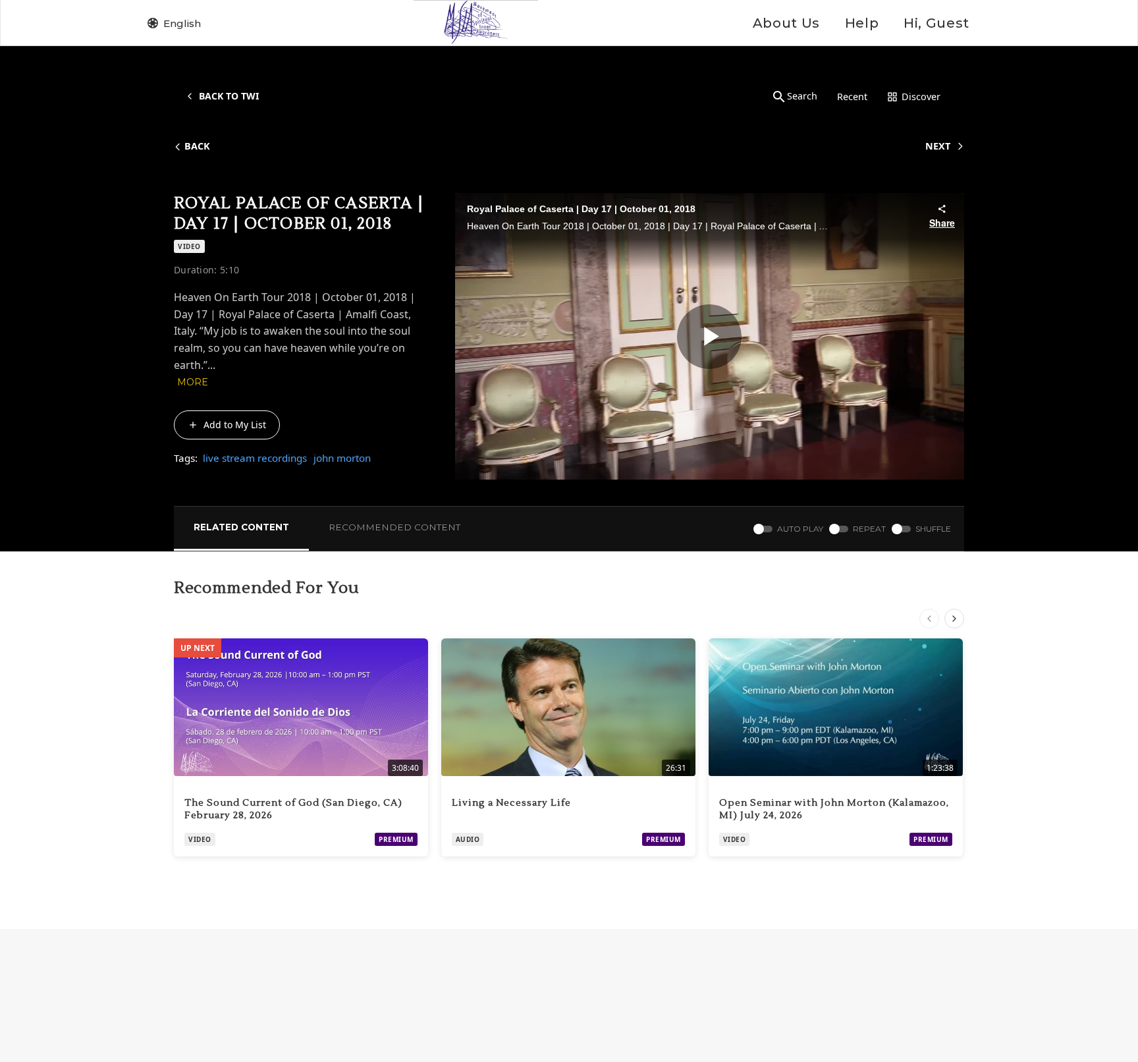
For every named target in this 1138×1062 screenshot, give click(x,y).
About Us (786, 23)
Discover (921, 96)
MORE (192, 382)
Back (197, 146)
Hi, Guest (936, 23)
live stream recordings (255, 457)
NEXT (937, 146)
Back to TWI (229, 96)
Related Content (241, 527)
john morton (342, 457)
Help (862, 23)
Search (802, 96)
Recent (852, 96)
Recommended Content (394, 527)
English (182, 23)
